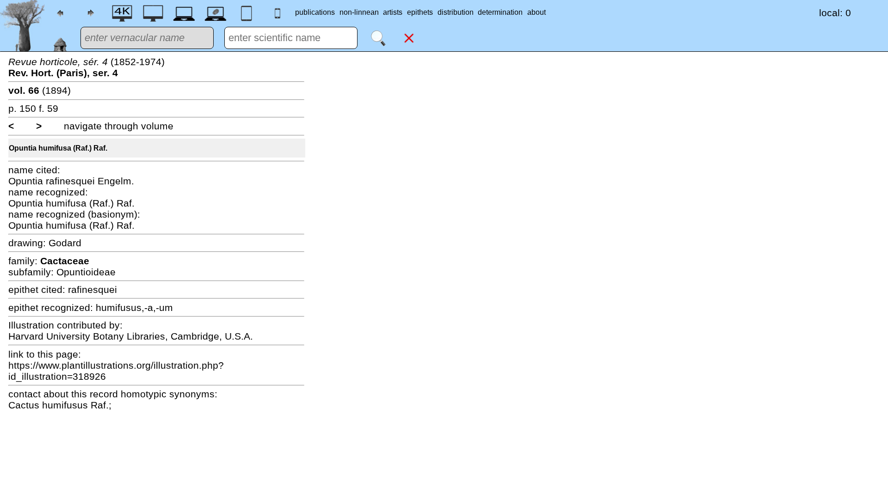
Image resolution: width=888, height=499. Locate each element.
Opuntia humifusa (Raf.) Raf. (58, 148)
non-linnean (359, 12)
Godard (65, 242)
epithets (420, 12)
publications (315, 12)
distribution (456, 12)
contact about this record (63, 394)
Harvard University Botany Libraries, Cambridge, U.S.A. (130, 336)
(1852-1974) (86, 67)
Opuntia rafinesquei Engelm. (71, 181)
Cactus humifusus (49, 405)
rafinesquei (92, 289)
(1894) (39, 90)
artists (392, 12)
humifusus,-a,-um (134, 307)
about (536, 12)
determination (500, 12)
